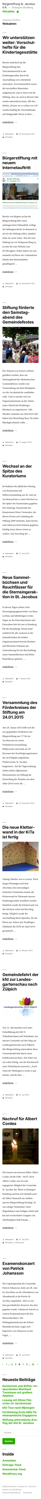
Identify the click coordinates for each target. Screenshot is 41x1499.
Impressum (27, 1493)
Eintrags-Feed (11, 1464)
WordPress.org (12, 1473)
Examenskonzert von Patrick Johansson (18, 1268)
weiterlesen (9, 122)
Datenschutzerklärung (11, 1493)
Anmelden (9, 1460)
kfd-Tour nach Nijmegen (18, 1407)
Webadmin (9, 134)
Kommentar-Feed (14, 1469)
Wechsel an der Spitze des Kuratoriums (17, 471)
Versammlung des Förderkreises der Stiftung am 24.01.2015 (19, 710)
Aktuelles (8, 11)
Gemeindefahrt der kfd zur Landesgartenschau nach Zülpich (20, 982)
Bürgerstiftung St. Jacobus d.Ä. (15, 1486)
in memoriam (19, 1243)
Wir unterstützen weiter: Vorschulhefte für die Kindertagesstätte (19, 45)
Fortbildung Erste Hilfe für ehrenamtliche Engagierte (19, 1413)
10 (33, 1364)
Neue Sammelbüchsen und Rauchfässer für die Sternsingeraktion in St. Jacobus (20, 587)
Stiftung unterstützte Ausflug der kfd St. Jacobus (20, 1421)
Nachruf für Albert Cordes (19, 1121)
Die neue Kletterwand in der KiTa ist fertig (18, 832)
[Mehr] (17, 12)
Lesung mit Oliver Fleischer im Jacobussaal (17, 1401)
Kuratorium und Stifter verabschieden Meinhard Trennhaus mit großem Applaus (20, 1390)
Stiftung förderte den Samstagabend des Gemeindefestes (18, 315)
